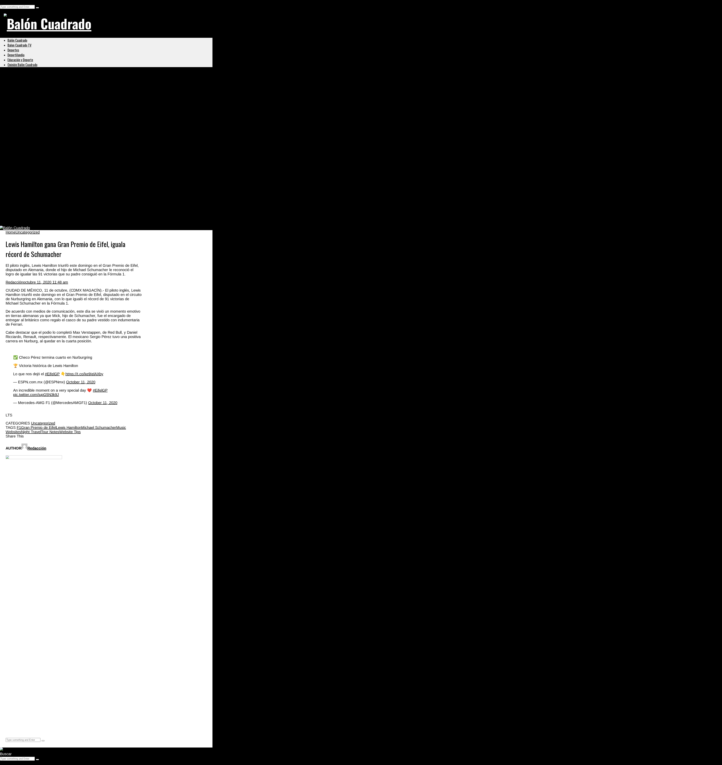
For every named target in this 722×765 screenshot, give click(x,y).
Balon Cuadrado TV (19, 45)
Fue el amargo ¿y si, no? (33, 182)
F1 (19, 427)
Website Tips (70, 432)
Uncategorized (20, 82)
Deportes (13, 50)
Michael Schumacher (98, 427)
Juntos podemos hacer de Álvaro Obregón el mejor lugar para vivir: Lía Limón (87, 109)
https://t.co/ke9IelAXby (84, 374)
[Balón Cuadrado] (47, 23)
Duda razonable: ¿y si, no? (35, 218)
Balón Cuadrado (17, 40)
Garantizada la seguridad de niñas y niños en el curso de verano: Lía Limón (85, 91)
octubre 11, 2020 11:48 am (45, 282)
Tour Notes (50, 432)
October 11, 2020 (80, 382)
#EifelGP (52, 374)
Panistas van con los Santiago (39, 127)
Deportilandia (16, 54)
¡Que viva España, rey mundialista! (44, 146)
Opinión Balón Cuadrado (22, 64)
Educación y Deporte (20, 59)
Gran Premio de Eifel (38, 427)
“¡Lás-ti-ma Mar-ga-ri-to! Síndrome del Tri (50, 164)
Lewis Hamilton (68, 427)
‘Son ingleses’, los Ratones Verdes (43, 200)
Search (6, 2)
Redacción (14, 282)
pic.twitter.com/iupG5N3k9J (36, 395)
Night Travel (31, 432)
